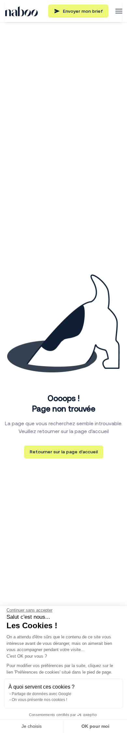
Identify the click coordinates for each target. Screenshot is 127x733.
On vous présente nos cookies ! (39, 699)
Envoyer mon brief (83, 11)
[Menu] (118, 11)
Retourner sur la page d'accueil (64, 451)
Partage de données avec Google (41, 694)
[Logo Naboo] (21, 11)
